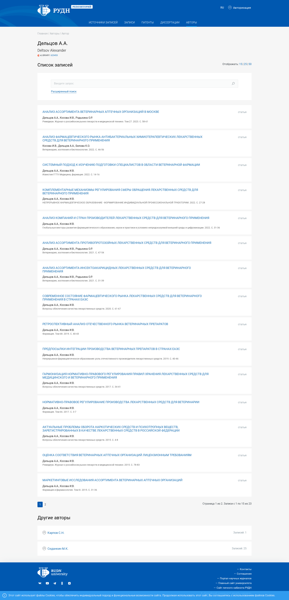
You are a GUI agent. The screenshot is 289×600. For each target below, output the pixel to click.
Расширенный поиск (64, 91)
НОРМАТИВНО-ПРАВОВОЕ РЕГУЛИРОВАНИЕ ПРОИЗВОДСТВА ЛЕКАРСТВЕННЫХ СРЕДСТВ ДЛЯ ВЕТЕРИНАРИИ (120, 402)
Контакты (246, 569)
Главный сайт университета (235, 583)
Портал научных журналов (236, 578)
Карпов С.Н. (55, 532)
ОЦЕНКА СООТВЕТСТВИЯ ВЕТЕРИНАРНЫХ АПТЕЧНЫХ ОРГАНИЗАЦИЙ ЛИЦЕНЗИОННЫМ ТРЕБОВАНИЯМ (116, 455)
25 (245, 64)
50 (250, 64)
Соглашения (244, 573)
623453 (54, 55)
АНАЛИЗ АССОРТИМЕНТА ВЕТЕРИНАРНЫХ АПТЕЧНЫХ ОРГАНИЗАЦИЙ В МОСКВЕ (100, 111)
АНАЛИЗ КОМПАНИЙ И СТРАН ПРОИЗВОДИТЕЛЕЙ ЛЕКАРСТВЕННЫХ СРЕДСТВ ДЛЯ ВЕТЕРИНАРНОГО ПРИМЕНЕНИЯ (125, 218)
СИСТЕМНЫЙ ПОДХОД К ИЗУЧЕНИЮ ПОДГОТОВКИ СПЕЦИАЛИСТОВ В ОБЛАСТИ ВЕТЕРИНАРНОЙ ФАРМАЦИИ (121, 164)
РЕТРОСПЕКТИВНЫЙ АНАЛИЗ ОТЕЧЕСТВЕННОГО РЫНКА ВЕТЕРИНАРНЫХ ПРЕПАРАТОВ (105, 324)
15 (240, 64)
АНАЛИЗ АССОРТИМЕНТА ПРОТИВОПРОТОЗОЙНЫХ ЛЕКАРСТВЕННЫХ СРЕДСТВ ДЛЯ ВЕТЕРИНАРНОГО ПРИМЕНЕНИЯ (126, 243)
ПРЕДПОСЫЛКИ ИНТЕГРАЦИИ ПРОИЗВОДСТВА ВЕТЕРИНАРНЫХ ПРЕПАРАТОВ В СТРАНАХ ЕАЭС (111, 349)
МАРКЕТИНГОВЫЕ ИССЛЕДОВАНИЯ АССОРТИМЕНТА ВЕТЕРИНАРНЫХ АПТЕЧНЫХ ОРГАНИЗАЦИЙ (112, 480)
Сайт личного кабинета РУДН (234, 587)
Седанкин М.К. (57, 548)
